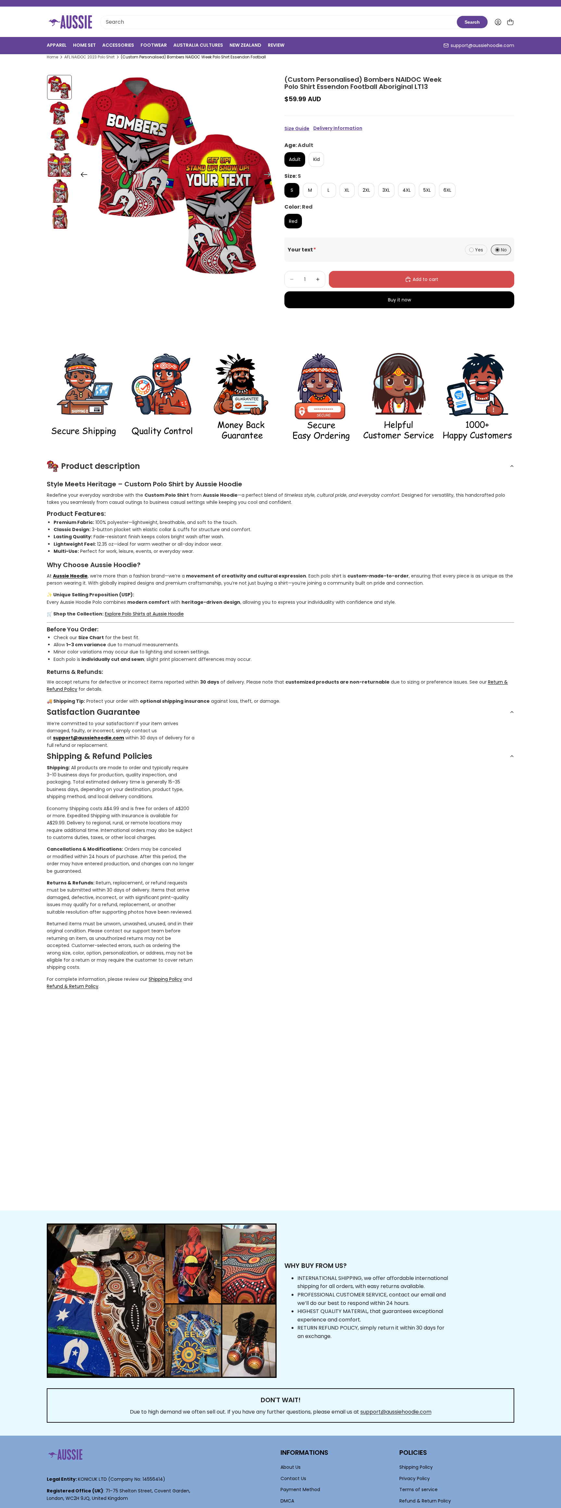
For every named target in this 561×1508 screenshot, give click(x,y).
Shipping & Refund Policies (99, 756)
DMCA (287, 1501)
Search (472, 22)
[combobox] (279, 22)
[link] (83, 397)
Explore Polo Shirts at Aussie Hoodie (144, 614)
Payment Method (300, 1489)
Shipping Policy (165, 979)
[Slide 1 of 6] (59, 87)
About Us (290, 1467)
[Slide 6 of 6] (59, 217)
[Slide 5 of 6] (59, 191)
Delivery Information (337, 128)
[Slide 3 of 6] (59, 139)
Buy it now (399, 300)
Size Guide (296, 128)
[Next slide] (269, 175)
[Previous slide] (82, 175)
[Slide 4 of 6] (59, 165)
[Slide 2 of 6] (59, 113)
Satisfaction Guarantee (93, 712)
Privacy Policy (414, 1478)
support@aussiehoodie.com (482, 45)
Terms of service (418, 1489)
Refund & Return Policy (72, 986)
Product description (100, 466)
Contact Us (293, 1478)
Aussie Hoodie (70, 576)
